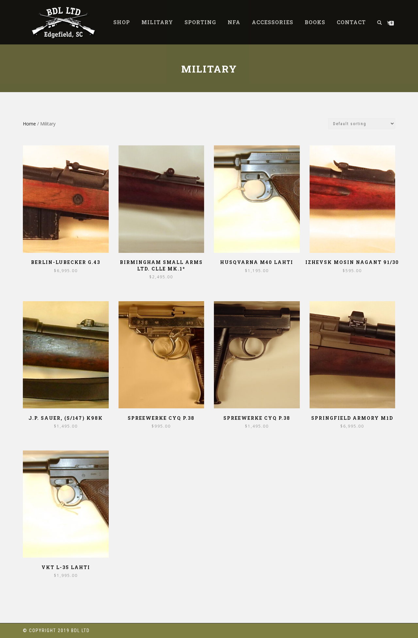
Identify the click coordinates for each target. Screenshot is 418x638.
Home (29, 124)
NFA (234, 22)
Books (315, 22)
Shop (121, 22)
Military (157, 22)
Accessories (272, 22)
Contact (351, 22)
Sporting (200, 22)
